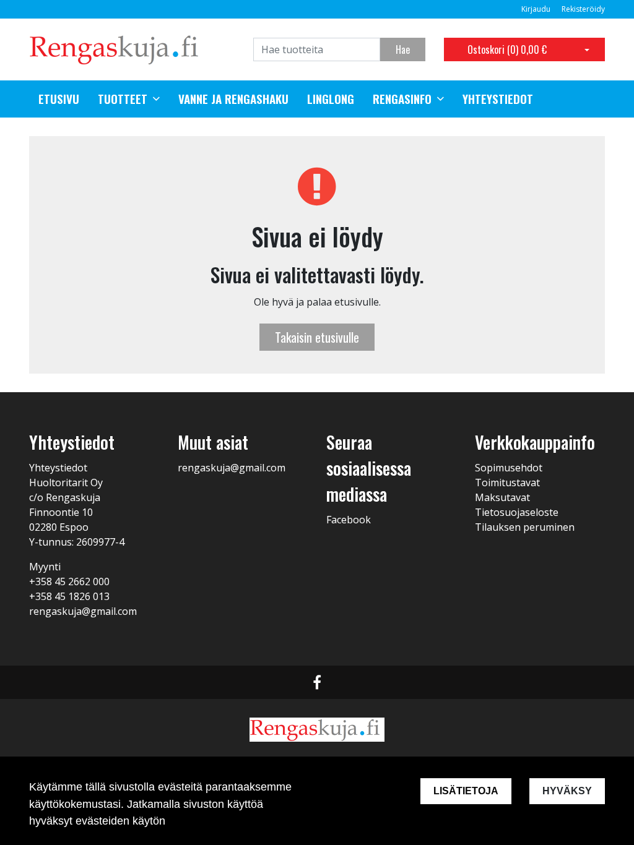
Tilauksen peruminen (525, 527)
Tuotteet (122, 99)
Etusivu (58, 99)
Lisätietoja (465, 791)
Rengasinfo (402, 99)
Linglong (330, 99)
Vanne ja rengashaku (233, 99)
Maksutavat (502, 497)
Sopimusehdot (508, 467)
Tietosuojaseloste (516, 512)
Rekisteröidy (583, 9)
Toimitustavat (507, 482)
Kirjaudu (536, 9)
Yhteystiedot (497, 99)
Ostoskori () (507, 49)
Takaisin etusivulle (317, 337)
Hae (403, 49)
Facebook (348, 519)
